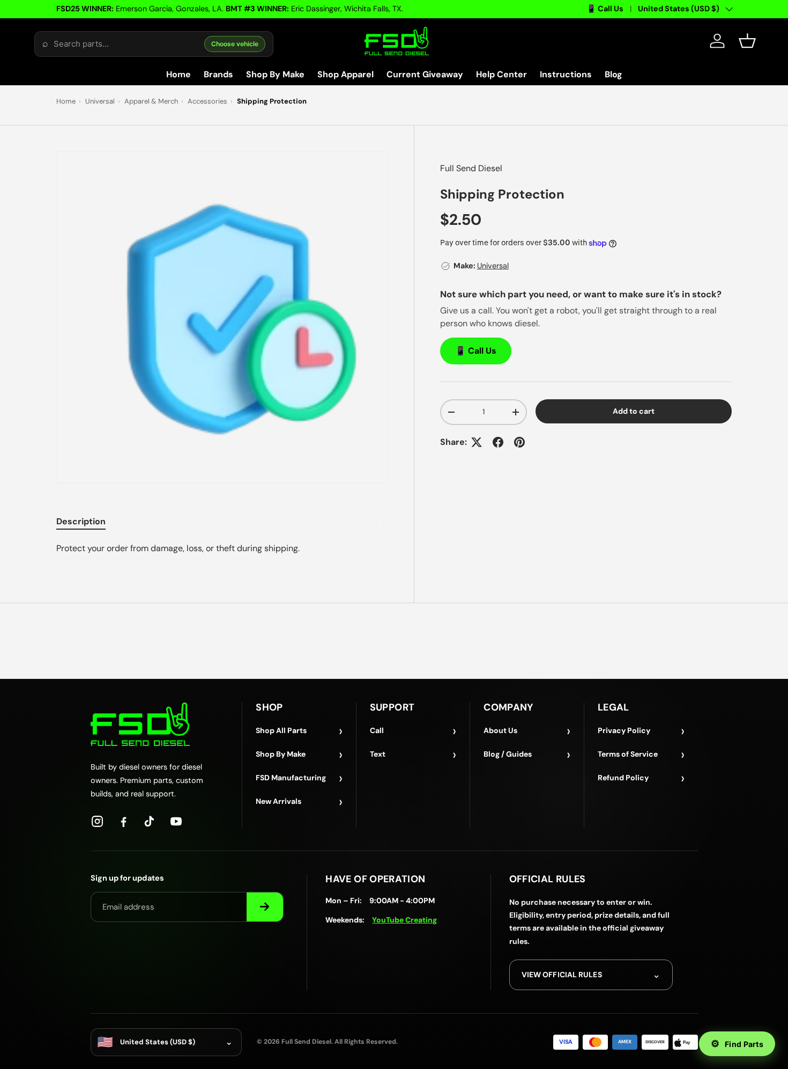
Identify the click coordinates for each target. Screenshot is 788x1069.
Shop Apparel (345, 74)
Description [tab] (81, 521)
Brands (218, 74)
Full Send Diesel (471, 168)
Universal (100, 101)
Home (178, 74)
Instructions (566, 74)
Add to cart (634, 411)
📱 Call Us (604, 8)
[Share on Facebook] (498, 442)
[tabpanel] (222, 548)
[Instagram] (97, 821)
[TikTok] (150, 821)
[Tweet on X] (476, 442)
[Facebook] (123, 821)
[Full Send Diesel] (140, 724)
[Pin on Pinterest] (519, 442)
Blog (613, 74)
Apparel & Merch (151, 101)
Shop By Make (275, 74)
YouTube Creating (404, 920)
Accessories (207, 101)
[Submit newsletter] (265, 906)
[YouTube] (176, 821)
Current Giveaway (424, 74)
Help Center (501, 74)
